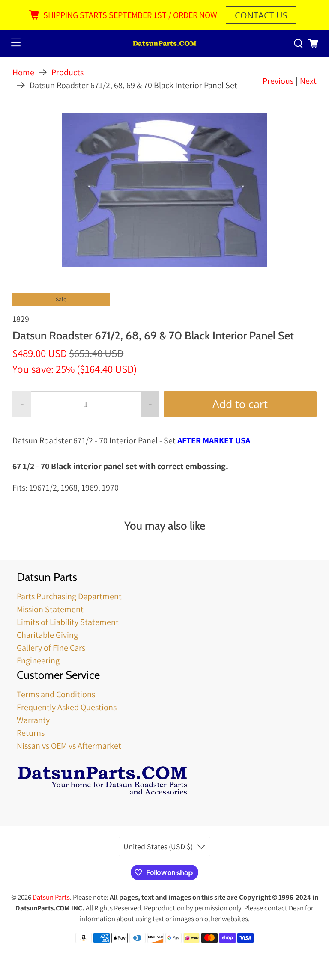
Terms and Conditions (56, 694)
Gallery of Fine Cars (51, 647)
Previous (278, 80)
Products (67, 72)
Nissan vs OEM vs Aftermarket (69, 745)
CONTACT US (261, 15)
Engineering (38, 660)
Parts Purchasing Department (69, 596)
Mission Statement (50, 609)
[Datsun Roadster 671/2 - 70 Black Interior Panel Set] (164, 190)
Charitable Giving (47, 634)
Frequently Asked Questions (67, 707)
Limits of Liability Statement (68, 622)
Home (23, 72)
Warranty (33, 720)
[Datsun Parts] (164, 43)
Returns (31, 732)
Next (308, 80)
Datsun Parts (51, 897)
